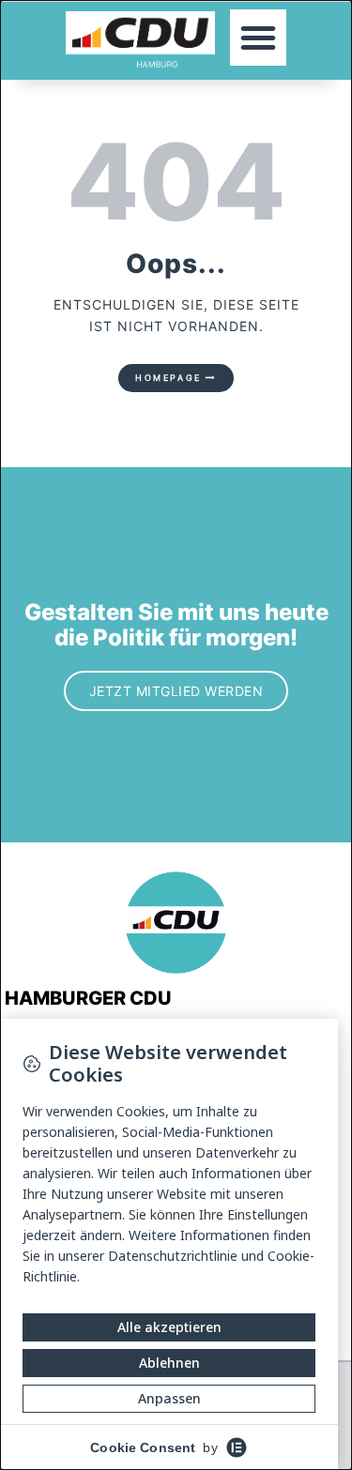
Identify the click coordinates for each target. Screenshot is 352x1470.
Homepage (168, 377)
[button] (258, 37)
